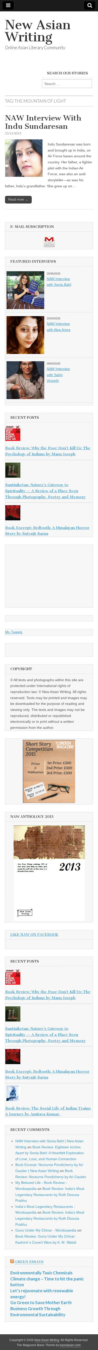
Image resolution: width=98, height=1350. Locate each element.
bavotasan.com (70, 1345)
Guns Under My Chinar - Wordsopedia (45, 1230)
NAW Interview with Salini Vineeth (58, 375)
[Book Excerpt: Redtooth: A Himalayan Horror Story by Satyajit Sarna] (49, 513)
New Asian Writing (38, 31)
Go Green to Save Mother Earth (41, 1302)
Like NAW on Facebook (34, 935)
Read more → (18, 199)
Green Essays (29, 1262)
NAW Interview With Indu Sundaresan (43, 122)
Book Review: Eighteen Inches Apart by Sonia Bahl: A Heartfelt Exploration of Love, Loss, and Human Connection (49, 1153)
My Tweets (13, 632)
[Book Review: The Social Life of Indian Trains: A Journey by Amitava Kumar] (49, 1094)
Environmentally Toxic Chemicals (41, 1272)
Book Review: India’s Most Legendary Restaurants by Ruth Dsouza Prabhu (49, 1195)
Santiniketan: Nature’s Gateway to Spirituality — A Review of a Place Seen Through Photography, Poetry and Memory (45, 491)
